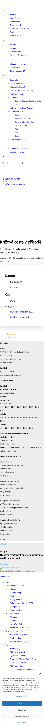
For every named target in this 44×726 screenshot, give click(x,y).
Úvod (7, 582)
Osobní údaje (15, 638)
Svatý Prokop (15, 593)
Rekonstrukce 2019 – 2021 (21, 603)
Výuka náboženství (18, 656)
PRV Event (10, 334)
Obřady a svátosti (17, 652)
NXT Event (10, 337)
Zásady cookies (21, 722)
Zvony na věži (16, 600)
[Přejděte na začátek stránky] (0, 573)
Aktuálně (13, 617)
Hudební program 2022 (22, 312)
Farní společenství (18, 663)
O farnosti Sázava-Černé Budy (23, 659)
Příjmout (22, 703)
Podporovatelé (16, 610)
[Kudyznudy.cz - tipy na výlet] (9, 567)
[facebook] (3, 544)
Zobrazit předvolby (22, 717)
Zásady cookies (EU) (19, 642)
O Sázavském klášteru (14, 586)
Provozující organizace (15, 631)
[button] (40, 674)
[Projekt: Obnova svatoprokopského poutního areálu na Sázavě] (4, 564)
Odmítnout (22, 710)
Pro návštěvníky (12, 614)
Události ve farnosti (19, 317)
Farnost (8, 645)
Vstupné (13, 621)
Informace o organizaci (19, 635)
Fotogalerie (15, 607)
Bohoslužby (15, 649)
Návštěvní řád (16, 624)
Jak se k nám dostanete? (20, 628)
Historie (13, 589)
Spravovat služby (21, 696)
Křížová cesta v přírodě (15, 184)
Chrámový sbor (16, 666)
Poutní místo (15, 596)
